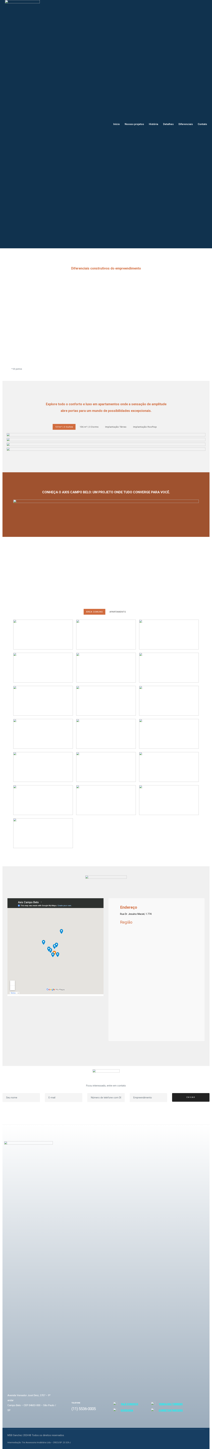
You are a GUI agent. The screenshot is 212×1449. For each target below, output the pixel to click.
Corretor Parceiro (171, 1410)
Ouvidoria (127, 1410)
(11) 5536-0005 (83, 1408)
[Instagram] (193, 1436)
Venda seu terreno (171, 1404)
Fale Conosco (129, 1404)
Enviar (190, 1097)
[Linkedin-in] (201, 1436)
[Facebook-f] (185, 1436)
